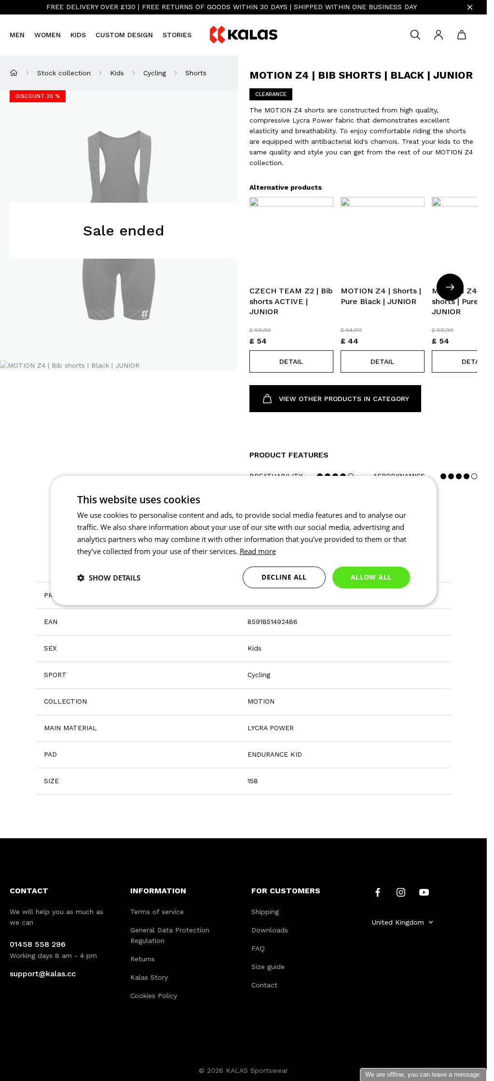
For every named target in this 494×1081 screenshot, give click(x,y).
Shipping (265, 911)
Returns (142, 959)
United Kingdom (398, 922)
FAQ (258, 948)
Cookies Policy (153, 995)
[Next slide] (450, 287)
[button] (291, 361)
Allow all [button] (371, 577)
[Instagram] (401, 891)
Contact (264, 985)
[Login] (438, 35)
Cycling (154, 73)
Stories (177, 35)
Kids (78, 35)
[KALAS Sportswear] (243, 35)
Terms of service (157, 911)
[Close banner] (470, 7)
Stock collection (64, 73)
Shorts (195, 73)
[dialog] (244, 540)
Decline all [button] (283, 577)
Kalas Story (149, 977)
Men (17, 35)
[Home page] (14, 73)
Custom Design (124, 35)
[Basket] (461, 35)
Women (47, 35)
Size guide (268, 966)
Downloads (269, 930)
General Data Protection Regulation (169, 935)
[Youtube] (424, 891)
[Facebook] (378, 891)
